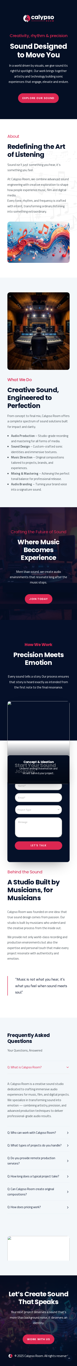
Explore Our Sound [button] (38, 98)
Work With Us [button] (38, 1339)
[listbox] (38, 809)
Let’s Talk (39, 845)
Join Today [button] (38, 599)
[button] (38, 1251)
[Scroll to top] (69, 1358)
